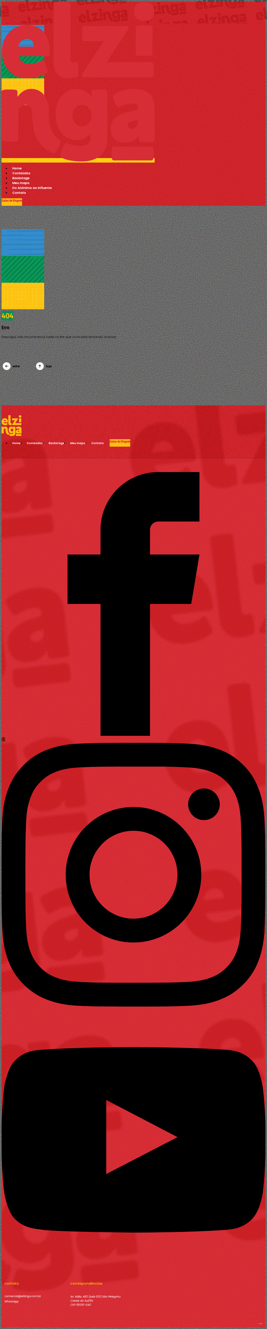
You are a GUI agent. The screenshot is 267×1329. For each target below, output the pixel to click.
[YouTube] (133, 1270)
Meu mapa (20, 183)
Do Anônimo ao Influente (32, 188)
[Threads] (3, 740)
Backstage (21, 178)
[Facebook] (133, 734)
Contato (19, 192)
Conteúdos (21, 173)
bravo (261, 1324)
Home (17, 168)
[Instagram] (133, 1005)
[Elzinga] (78, 160)
